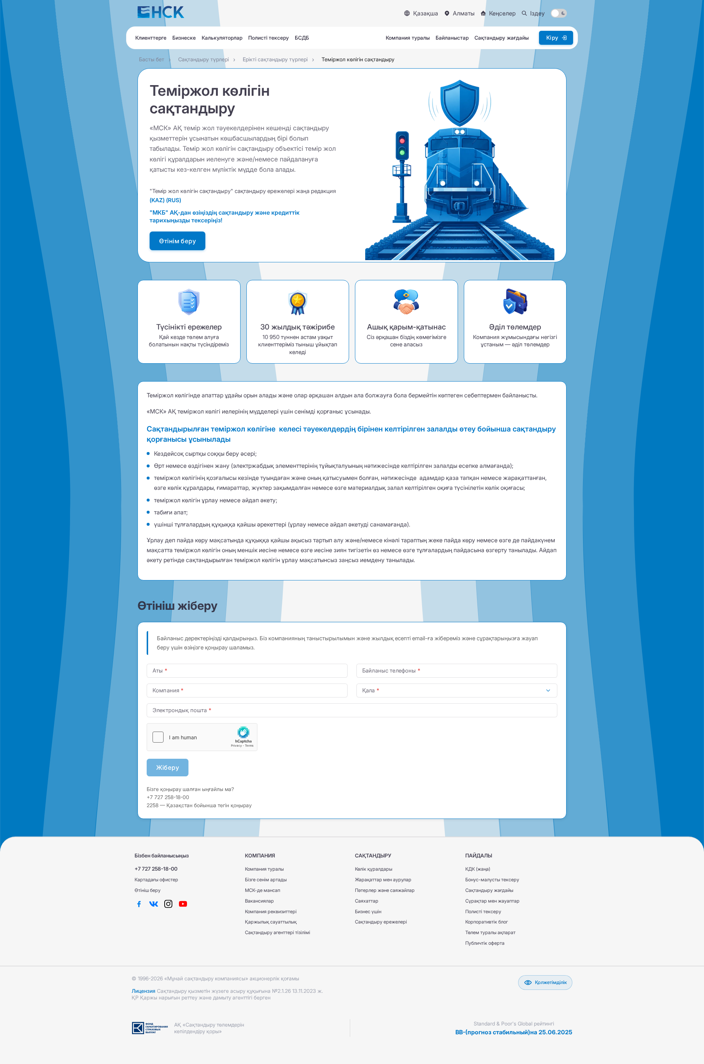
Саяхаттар (366, 901)
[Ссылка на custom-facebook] (139, 904)
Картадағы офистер (156, 879)
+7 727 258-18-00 (156, 869)
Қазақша (425, 13)
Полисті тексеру (483, 911)
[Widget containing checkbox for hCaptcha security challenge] (202, 737)
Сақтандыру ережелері (381, 922)
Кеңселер (502, 13)
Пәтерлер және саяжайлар (385, 890)
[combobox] (456, 690)
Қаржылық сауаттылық (271, 922)
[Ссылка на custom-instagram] (168, 904)
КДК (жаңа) (477, 869)
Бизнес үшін (368, 911)
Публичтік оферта (485, 943)
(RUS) (173, 200)
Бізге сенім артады (266, 879)
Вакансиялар (259, 901)
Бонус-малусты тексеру (492, 879)
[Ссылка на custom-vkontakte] (153, 904)
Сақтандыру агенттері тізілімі (277, 932)
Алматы (463, 13)
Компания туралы (264, 869)
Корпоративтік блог (486, 922)
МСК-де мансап (262, 890)
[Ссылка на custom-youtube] (183, 904)
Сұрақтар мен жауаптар (492, 901)
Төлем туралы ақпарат (490, 932)
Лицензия (143, 991)
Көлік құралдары (373, 869)
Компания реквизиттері (271, 911)
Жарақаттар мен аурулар (383, 879)
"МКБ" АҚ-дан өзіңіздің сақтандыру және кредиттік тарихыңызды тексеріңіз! (225, 216)
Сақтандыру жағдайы (489, 890)
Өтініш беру (148, 890)
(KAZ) (158, 200)
